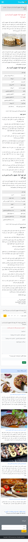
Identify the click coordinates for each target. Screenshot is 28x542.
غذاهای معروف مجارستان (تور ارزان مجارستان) (17, 499)
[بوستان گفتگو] (22, 2)
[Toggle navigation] (2, 2)
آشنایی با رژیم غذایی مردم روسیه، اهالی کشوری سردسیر (16, 430)
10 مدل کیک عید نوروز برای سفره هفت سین (18, 394)
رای (5, 316)
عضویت (24, 531)
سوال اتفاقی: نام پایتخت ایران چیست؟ (17, 356)
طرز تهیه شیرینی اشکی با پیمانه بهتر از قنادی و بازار (17, 463)
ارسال (24, 362)
